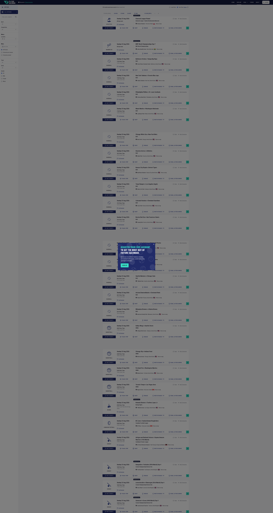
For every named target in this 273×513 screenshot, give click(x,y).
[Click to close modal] (154, 244)
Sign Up (124, 265)
